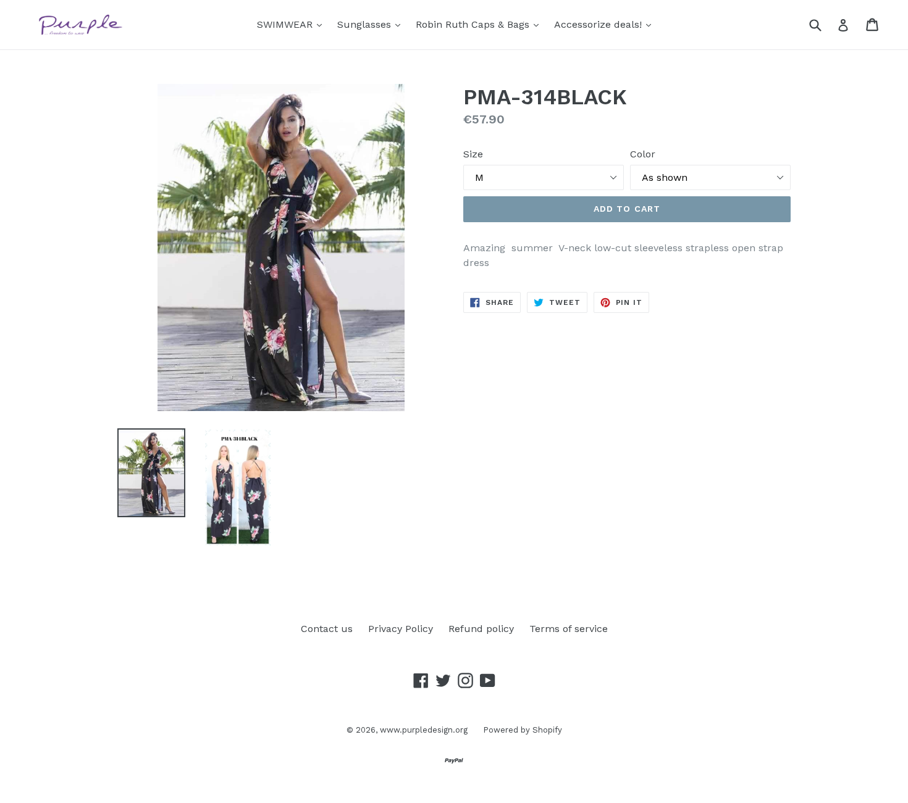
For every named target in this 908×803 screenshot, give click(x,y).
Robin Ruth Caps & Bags (480, 24)
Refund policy (481, 628)
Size (473, 154)
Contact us (327, 628)
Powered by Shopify (522, 729)
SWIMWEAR (292, 24)
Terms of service (568, 628)
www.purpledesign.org (424, 729)
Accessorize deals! (605, 24)
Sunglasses (371, 24)
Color (642, 154)
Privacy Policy (400, 628)
